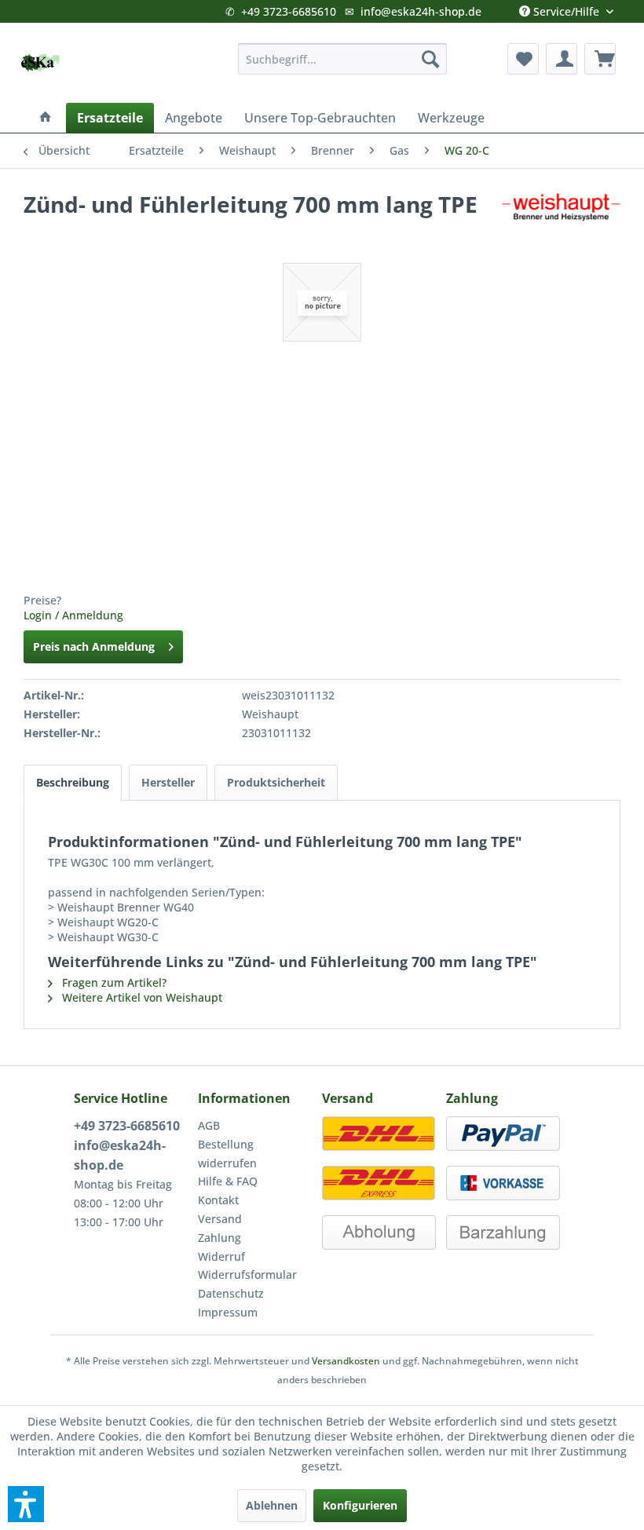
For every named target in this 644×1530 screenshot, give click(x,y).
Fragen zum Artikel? (112, 982)
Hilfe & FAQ (228, 1181)
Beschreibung (72, 782)
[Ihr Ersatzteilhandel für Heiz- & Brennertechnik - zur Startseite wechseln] (40, 62)
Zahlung (219, 1237)
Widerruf (221, 1256)
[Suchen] (430, 59)
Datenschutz (231, 1293)
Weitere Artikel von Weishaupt (140, 997)
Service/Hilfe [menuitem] (566, 8)
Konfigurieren (360, 1505)
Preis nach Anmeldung (94, 646)
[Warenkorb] (600, 59)
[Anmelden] (561, 59)
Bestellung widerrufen (227, 1153)
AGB (209, 1125)
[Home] (45, 118)
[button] (26, 1504)
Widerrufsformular (247, 1274)
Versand (220, 1218)
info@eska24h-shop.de (420, 11)
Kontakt (218, 1199)
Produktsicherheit (276, 782)
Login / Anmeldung (73, 615)
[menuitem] (343, 59)
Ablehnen (272, 1505)
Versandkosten (346, 1361)
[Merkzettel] (523, 59)
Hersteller (168, 782)
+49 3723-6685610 (288, 11)
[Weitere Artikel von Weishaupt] (560, 219)
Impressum (228, 1312)
